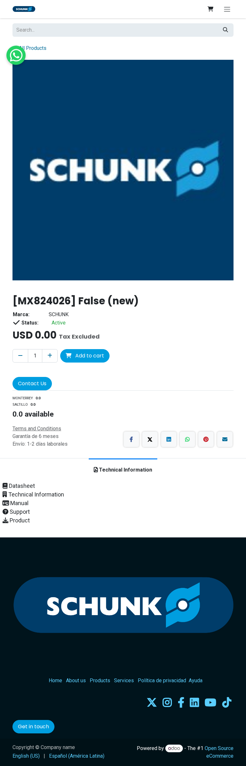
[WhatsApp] (187, 439)
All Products (32, 48)
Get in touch (33, 726)
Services (124, 680)
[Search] (225, 30)
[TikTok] (227, 702)
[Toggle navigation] (227, 9)
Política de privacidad (162, 680)
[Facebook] (131, 439)
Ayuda (195, 680)
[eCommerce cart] (210, 9)
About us (76, 680)
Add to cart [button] (89, 355)
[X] (150, 439)
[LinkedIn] (168, 439)
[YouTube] (210, 702)
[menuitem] (26, 756)
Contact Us (32, 383)
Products (100, 680)
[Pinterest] (206, 439)
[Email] (225, 439)
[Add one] (50, 356)
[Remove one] (20, 356)
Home (55, 680)
